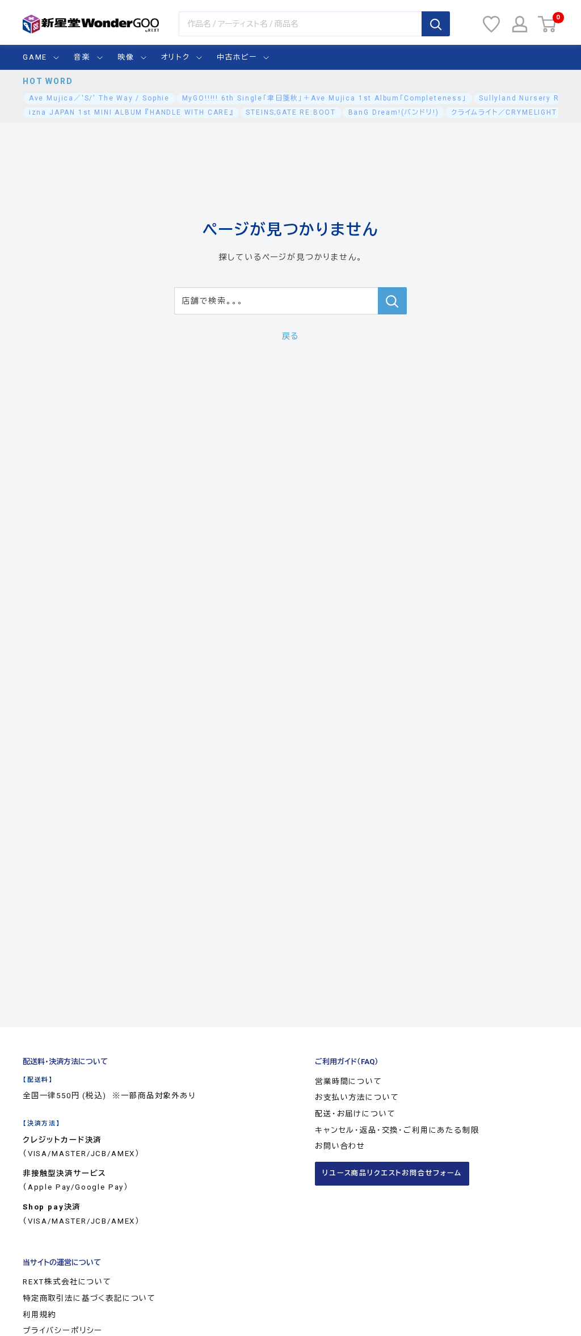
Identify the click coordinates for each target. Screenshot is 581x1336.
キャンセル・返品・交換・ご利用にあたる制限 (397, 1130)
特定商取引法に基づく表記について (89, 1298)
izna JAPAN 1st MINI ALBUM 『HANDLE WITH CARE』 (131, 112)
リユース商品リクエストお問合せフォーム (392, 1173)
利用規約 (39, 1314)
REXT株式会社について (67, 1282)
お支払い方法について (357, 1097)
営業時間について (348, 1081)
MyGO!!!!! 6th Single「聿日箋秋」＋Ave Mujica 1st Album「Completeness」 (324, 98)
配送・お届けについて (355, 1114)
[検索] (436, 23)
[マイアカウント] (520, 24)
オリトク (175, 57)
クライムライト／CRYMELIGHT (504, 112)
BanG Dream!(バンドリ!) (393, 112)
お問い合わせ (340, 1146)
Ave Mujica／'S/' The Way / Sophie (99, 98)
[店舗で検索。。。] (392, 300)
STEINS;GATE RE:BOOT (291, 112)
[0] (547, 24)
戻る (291, 336)
